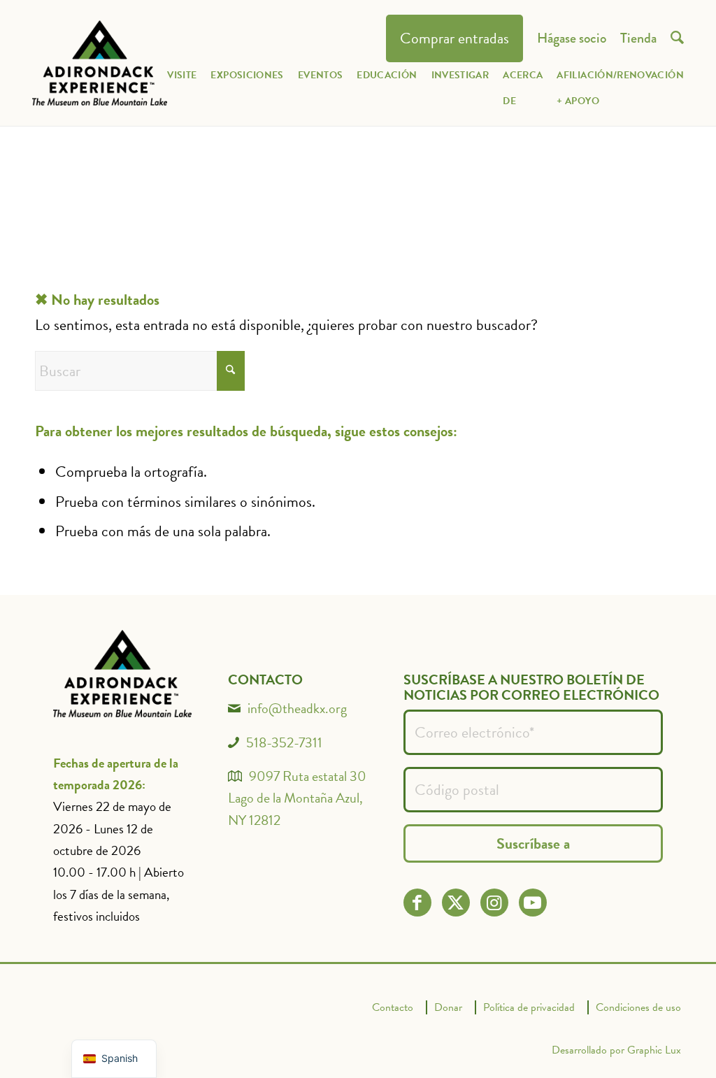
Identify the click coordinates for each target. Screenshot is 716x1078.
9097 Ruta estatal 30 (307, 776)
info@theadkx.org (297, 708)
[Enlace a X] (455, 903)
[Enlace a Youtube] (532, 903)
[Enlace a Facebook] (417, 903)
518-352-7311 (284, 742)
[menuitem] (454, 38)
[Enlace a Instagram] (494, 903)
